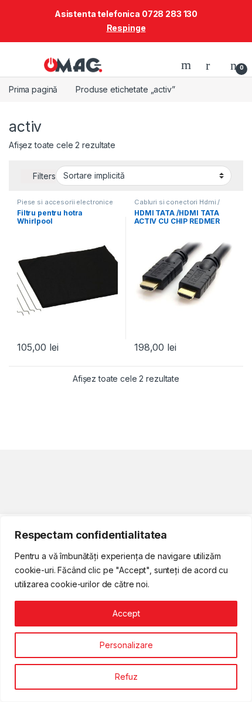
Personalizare (126, 645)
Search (187, 65)
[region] (126, 609)
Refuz (126, 677)
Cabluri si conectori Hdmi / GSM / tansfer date (177, 205)
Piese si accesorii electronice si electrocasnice (65, 205)
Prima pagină (33, 89)
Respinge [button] (126, 28)
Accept (126, 613)
